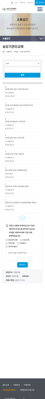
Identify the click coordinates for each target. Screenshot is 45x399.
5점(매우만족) (13, 240)
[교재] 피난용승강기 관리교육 (15, 122)
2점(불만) (23, 243)
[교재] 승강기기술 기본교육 (14, 154)
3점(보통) (11, 243)
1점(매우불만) (12, 246)
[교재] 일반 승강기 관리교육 (14, 138)
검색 (22, 75)
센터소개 (5, 385)
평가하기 (22, 265)
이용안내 (16, 385)
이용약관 (27, 385)
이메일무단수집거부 (27, 390)
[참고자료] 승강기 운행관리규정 (16, 170)
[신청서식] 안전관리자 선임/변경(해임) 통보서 (20, 203)
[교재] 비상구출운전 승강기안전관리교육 (19, 105)
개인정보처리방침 (9, 390)
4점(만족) (25, 240)
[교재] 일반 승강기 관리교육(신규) (16, 89)
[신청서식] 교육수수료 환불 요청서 (17, 186)
